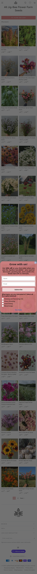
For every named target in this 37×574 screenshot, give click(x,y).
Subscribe (18, 289)
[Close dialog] (35, 262)
